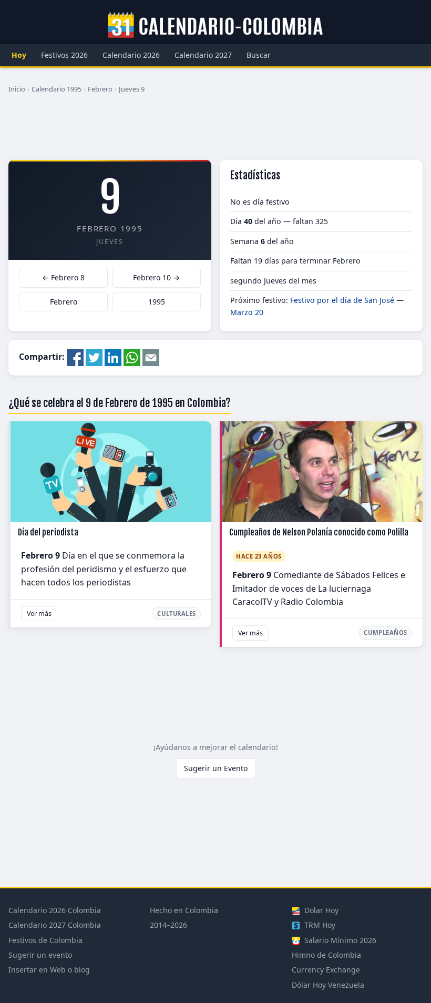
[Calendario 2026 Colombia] (215, 26)
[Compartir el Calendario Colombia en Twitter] (94, 357)
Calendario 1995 (56, 89)
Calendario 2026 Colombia (54, 910)
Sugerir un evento (40, 955)
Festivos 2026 (64, 55)
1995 (156, 302)
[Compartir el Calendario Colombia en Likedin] (113, 357)
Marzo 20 (246, 312)
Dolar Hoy (320, 910)
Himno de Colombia (326, 955)
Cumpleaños (385, 632)
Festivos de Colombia (45, 940)
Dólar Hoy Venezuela (328, 985)
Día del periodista (48, 532)
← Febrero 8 (63, 277)
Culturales (176, 613)
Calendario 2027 (203, 55)
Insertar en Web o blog (49, 970)
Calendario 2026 (131, 55)
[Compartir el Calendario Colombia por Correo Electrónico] (150, 357)
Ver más (39, 613)
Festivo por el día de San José (342, 300)
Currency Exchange (326, 970)
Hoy (19, 55)
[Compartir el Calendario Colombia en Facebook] (75, 357)
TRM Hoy (318, 925)
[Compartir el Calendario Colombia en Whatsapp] (132, 357)
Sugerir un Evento (216, 768)
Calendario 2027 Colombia (54, 925)
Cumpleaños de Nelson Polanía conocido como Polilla (318, 532)
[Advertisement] (215, 131)
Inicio (16, 89)
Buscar (259, 55)
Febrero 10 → (156, 277)
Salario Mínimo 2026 (339, 940)
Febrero (100, 89)
